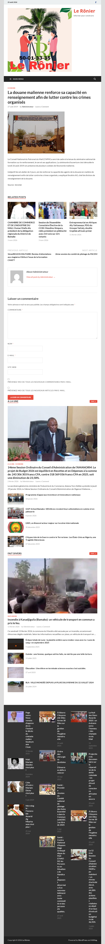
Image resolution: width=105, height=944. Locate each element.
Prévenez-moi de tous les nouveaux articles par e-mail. (36, 390)
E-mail (11, 355)
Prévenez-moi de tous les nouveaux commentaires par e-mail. (39, 382)
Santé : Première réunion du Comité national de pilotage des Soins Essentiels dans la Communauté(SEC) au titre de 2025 (61, 805)
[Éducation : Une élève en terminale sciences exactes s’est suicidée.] (16, 668)
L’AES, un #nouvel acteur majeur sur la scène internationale (52, 523)
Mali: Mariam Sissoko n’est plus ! (30, 764)
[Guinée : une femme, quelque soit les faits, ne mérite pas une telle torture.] (16, 654)
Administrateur (27, 107)
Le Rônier (84, 11)
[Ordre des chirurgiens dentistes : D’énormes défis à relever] (47, 751)
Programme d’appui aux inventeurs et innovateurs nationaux (53, 494)
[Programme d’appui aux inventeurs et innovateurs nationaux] (16, 495)
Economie (11, 88)
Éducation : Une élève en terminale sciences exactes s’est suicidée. (56, 668)
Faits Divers (12, 616)
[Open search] (95, 79)
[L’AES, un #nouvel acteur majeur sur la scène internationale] (16, 523)
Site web (12, 367)
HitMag (94, 940)
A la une (11, 464)
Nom (10, 344)
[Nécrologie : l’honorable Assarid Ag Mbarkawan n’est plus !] (16, 806)
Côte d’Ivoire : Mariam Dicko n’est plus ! (30, 789)
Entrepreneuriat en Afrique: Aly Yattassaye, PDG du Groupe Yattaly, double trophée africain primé (83, 226)
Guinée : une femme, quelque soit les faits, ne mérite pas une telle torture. (59, 654)
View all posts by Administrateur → (40, 277)
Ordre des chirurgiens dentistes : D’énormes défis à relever (61, 762)
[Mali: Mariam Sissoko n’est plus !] (16, 759)
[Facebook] (95, 2)
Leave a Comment (42, 107)
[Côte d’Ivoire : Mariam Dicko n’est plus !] (16, 783)
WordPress (82, 940)
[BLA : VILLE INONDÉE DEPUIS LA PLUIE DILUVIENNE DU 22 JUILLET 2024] (16, 682)
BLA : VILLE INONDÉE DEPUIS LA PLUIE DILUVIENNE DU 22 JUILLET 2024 (60, 682)
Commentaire (15, 310)
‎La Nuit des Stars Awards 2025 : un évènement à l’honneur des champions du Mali (93, 725)
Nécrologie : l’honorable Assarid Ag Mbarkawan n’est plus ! (30, 816)
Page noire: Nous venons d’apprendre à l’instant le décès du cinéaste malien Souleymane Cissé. (30, 729)
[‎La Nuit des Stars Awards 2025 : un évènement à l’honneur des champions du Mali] (79, 713)
